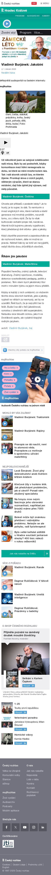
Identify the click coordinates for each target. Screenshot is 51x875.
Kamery (46, 16)
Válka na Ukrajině (11, 771)
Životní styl (8, 32)
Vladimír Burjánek (18, 328)
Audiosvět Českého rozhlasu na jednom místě (23, 405)
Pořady (7, 386)
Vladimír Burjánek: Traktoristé (31, 417)
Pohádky (8, 380)
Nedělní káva (8, 72)
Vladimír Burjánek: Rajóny (29, 430)
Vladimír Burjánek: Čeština (18, 196)
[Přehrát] (5, 143)
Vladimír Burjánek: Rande (29, 567)
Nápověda (32, 775)
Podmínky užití (35, 865)
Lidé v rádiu (33, 779)
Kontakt (31, 788)
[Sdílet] (7, 153)
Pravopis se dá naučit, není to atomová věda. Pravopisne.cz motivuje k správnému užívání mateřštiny (30, 450)
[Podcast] (2, 153)
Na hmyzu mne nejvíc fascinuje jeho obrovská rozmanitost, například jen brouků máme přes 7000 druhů (29, 505)
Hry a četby (10, 367)
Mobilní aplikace (11, 810)
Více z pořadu (12, 563)
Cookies (6, 865)
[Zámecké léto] (25, 47)
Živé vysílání (10, 392)
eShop (6, 783)
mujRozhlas (7, 359)
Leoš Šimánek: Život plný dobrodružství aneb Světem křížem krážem (30, 473)
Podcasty (7, 806)
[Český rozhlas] (10, 3)
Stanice (6, 779)
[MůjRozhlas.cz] (5, 86)
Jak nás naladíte (35, 771)
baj (30, 328)
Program (19, 16)
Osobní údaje (19, 865)
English (5, 867)
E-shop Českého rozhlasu (20, 626)
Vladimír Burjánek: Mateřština (20, 264)
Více (38, 32)
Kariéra (30, 783)
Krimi (6, 374)
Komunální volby (11, 775)
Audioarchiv (33, 16)
